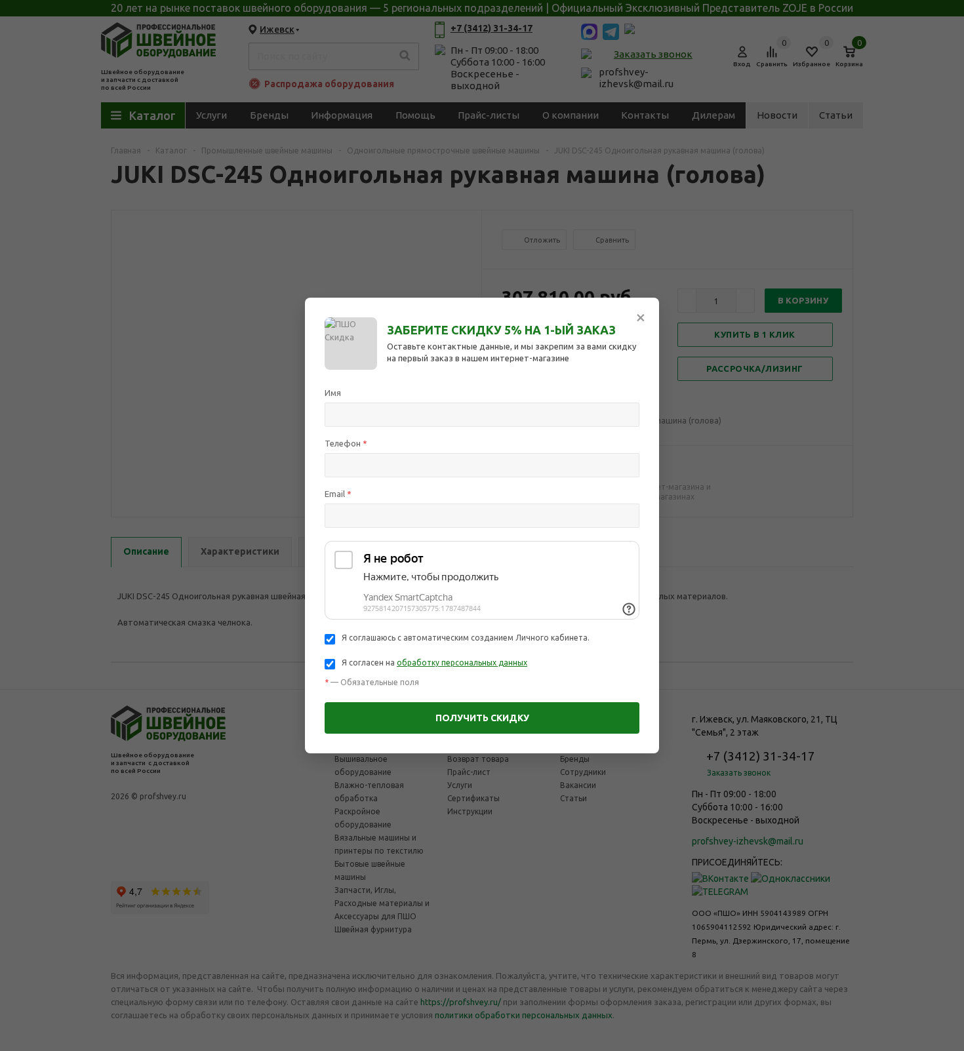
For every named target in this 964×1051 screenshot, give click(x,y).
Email (338, 493)
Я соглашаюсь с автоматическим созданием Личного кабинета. (466, 637)
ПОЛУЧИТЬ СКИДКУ (482, 718)
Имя (333, 392)
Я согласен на (434, 662)
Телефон (346, 443)
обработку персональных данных (462, 662)
